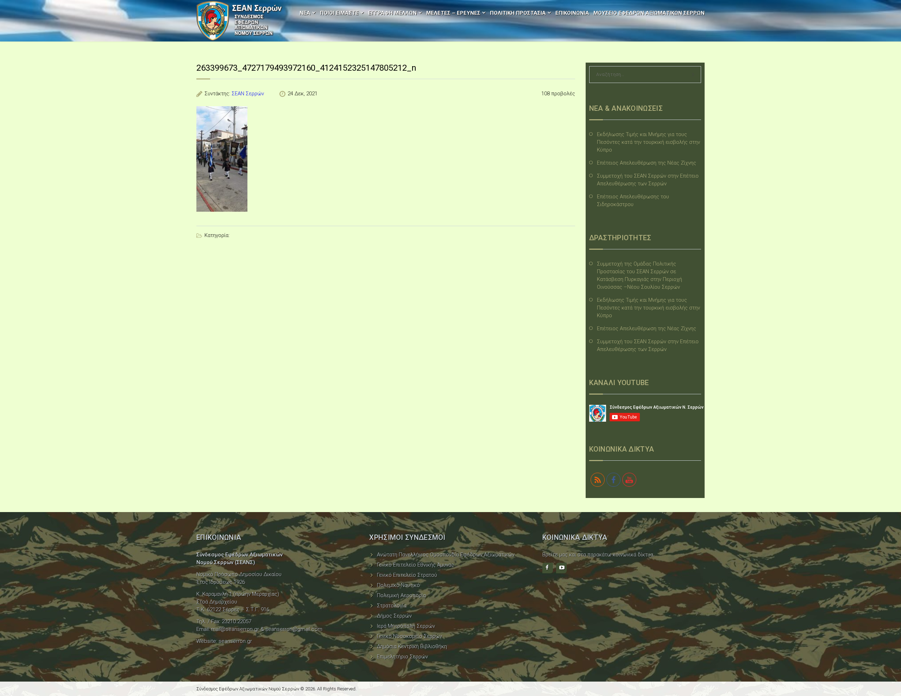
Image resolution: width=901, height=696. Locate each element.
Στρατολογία (392, 605)
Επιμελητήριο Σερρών (402, 656)
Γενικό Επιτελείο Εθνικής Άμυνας (415, 565)
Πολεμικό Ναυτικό (398, 585)
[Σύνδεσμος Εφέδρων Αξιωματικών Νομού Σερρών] (239, 21)
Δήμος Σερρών (394, 616)
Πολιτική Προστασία (518, 13)
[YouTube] (561, 568)
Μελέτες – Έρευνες (453, 13)
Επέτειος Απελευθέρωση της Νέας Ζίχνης (646, 163)
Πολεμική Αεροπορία (401, 595)
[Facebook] (547, 568)
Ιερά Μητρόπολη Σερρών (406, 626)
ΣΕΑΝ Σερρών (248, 93)
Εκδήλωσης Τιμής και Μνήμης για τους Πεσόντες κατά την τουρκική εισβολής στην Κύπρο (648, 142)
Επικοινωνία (572, 13)
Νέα (305, 13)
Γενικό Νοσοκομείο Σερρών (409, 636)
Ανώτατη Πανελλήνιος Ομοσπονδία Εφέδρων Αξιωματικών (446, 554)
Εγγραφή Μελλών (392, 13)
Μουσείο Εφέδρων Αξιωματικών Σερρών (649, 13)
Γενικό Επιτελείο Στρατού (407, 575)
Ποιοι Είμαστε (339, 13)
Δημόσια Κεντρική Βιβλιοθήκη (412, 646)
